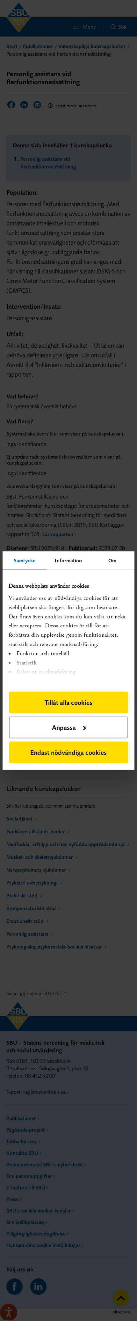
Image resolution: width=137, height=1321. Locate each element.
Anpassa (64, 727)
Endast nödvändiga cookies (68, 752)
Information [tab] (68, 560)
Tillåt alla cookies (68, 702)
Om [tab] (112, 560)
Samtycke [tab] (25, 560)
